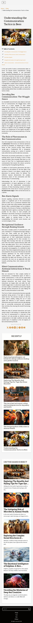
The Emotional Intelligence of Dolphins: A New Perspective (16, 566)
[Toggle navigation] (4, 2)
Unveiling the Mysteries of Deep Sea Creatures (16, 591)
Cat (16, 615)
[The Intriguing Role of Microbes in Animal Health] (16, 417)
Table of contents (8, 49)
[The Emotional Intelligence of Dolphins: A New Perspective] (16, 554)
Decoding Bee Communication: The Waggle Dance (15, 52)
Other (7, 9)
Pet (16, 617)
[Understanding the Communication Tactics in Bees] (16, 438)
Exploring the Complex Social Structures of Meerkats (14, 537)
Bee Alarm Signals (8, 57)
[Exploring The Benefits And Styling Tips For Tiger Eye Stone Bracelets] (16, 371)
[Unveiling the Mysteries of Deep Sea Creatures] (16, 581)
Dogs (16, 612)
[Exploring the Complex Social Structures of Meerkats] (16, 526)
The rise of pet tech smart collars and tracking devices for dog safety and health (16, 405)
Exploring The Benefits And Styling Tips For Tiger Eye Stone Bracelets (15, 382)
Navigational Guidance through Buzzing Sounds (15, 60)
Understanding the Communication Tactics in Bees (15, 449)
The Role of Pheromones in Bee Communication (14, 54)
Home (2, 9)
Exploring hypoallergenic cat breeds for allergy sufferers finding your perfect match (16, 358)
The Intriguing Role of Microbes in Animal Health (16, 510)
